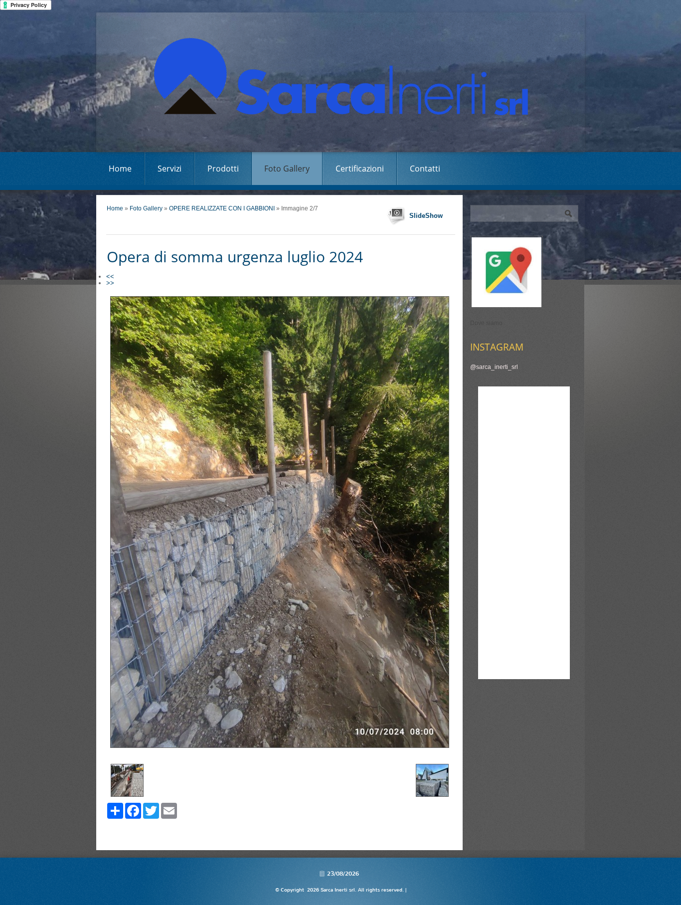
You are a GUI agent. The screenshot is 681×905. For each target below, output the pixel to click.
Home (120, 168)
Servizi (169, 168)
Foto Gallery (287, 168)
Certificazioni (360, 168)
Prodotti (223, 168)
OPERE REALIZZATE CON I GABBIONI (222, 208)
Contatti (425, 168)
